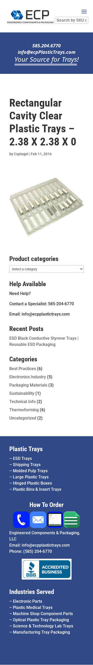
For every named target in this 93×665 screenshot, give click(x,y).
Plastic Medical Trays (32, 607)
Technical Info (22, 401)
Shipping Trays (27, 464)
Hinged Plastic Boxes (32, 483)
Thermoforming (24, 409)
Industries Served (31, 592)
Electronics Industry (27, 376)
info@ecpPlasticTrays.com (46, 52)
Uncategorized (22, 418)
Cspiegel (21, 154)
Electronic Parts (27, 601)
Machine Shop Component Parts (43, 613)
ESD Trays (22, 458)
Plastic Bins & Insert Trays (37, 489)
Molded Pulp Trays (30, 470)
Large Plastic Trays (31, 477)
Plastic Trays (26, 449)
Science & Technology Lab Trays (43, 626)
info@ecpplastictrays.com (46, 545)
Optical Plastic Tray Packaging (41, 619)
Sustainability (21, 393)
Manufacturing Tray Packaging (41, 632)
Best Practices (22, 368)
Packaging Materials (28, 385)
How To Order (46, 505)
